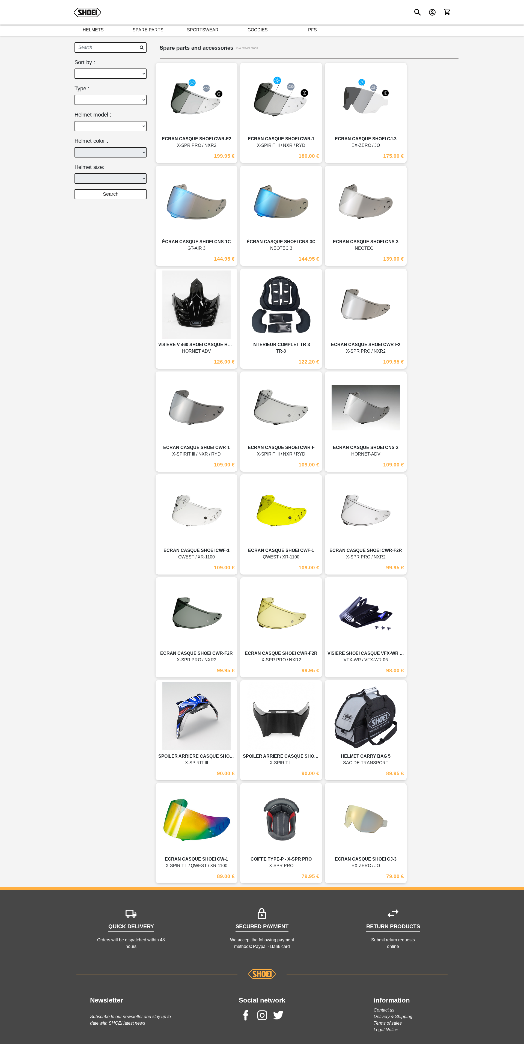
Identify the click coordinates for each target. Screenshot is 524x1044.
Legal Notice (386, 1029)
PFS (312, 30)
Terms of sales (388, 1023)
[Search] (417, 12)
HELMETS (93, 30)
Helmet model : (93, 115)
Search (110, 194)
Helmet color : (91, 141)
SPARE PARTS (148, 30)
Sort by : (85, 62)
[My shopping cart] (447, 12)
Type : (82, 88)
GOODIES (258, 30)
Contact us (384, 1010)
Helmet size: (90, 167)
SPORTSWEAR (203, 30)
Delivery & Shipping (393, 1016)
